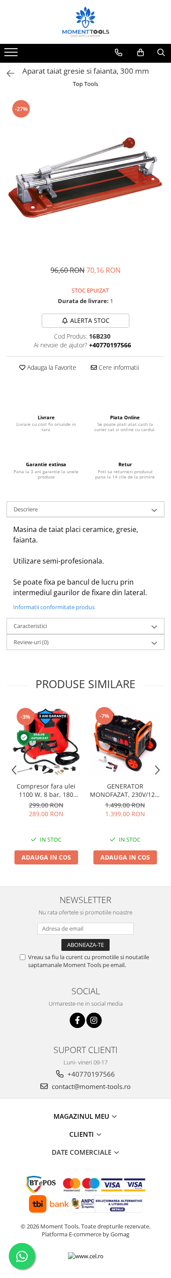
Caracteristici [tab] (30, 626)
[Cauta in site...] (161, 52)
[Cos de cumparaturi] (140, 52)
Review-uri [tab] (31, 642)
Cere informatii (118, 367)
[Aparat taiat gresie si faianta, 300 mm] (85, 178)
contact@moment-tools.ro (90, 1086)
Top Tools (85, 84)
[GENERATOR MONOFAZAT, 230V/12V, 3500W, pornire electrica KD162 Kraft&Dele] (125, 742)
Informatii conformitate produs (54, 607)
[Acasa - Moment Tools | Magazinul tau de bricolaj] (85, 22)
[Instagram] (94, 1020)
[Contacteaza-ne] (118, 52)
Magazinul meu (82, 1116)
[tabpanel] (85, 178)
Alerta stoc (90, 320)
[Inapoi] (6, 73)
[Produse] (12, 54)
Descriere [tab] (26, 509)
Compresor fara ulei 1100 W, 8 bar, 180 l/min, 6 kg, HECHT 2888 (46, 790)
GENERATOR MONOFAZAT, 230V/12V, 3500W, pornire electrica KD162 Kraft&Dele (125, 790)
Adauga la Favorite (50, 367)
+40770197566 (90, 1074)
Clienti (82, 1134)
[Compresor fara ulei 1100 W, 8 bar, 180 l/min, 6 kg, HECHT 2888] (46, 742)
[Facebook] (77, 1020)
